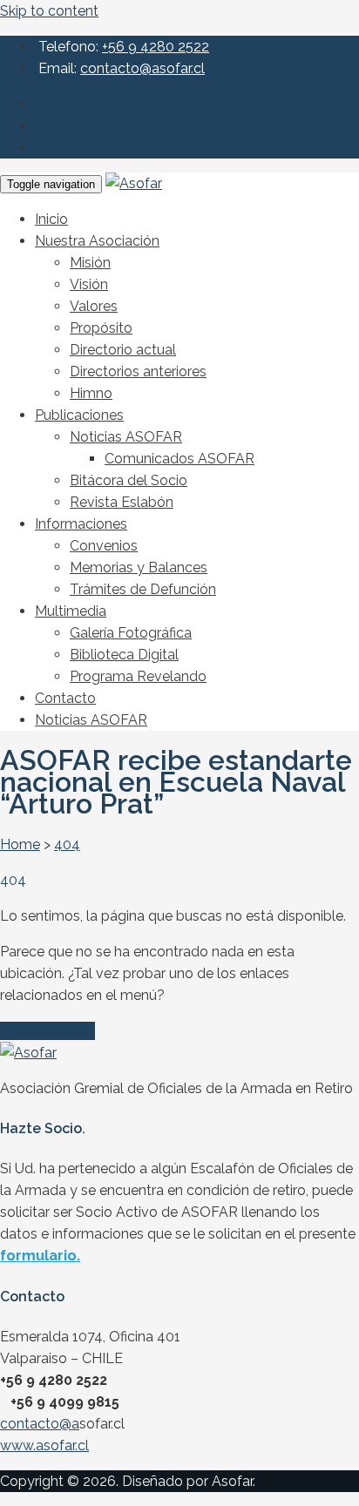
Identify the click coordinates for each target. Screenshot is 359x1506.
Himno (91, 393)
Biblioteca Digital (124, 654)
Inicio (51, 219)
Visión (89, 284)
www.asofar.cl (44, 1445)
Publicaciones (79, 415)
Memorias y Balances (138, 567)
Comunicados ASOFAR (179, 458)
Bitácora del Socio (128, 480)
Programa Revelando (138, 676)
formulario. (40, 1255)
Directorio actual (123, 349)
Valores (94, 306)
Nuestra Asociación (97, 241)
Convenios (104, 545)
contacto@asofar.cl (142, 68)
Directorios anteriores (138, 371)
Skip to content (49, 11)
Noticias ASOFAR (126, 437)
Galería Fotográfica (131, 633)
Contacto (65, 698)
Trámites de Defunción (143, 589)
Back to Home (47, 1031)
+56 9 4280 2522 (155, 46)
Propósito (101, 328)
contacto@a (39, 1423)
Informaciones (81, 524)
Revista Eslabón (121, 502)
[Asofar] (133, 183)
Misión (90, 262)
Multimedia (70, 611)
